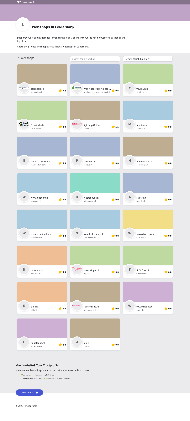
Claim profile (27, 392)
